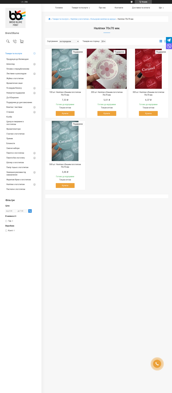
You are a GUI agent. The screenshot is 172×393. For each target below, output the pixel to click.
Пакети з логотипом (15, 153)
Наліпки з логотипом (15, 184)
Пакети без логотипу (15, 158)
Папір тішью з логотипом (17, 167)
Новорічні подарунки (15, 93)
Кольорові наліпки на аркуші (103, 19)
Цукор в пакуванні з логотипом (15, 122)
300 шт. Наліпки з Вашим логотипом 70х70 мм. (148, 93)
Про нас (102, 8)
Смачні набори (12, 148)
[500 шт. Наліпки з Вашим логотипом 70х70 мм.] (65, 141)
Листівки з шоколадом (16, 73)
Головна (59, 8)
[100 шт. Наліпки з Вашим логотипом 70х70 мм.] (65, 69)
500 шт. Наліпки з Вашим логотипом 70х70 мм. (65, 165)
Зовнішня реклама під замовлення (16, 173)
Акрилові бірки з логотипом (18, 180)
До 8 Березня (12, 97)
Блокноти (10, 143)
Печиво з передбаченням (17, 69)
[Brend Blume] (20, 18)
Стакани (10, 112)
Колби (9, 117)
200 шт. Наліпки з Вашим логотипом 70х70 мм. (107, 93)
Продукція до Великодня (17, 59)
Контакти (119, 8)
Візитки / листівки (14, 107)
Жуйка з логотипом (15, 78)
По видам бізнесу (14, 88)
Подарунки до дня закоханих (19, 102)
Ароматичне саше (14, 83)
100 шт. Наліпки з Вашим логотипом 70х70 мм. (65, 93)
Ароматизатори (13, 129)
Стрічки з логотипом (15, 134)
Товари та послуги (13, 53)
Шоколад (10, 64)
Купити (65, 113)
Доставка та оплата (141, 8)
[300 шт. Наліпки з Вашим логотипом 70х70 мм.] (148, 69)
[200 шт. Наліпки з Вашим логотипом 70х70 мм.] (107, 69)
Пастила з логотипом (15, 189)
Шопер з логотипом (15, 162)
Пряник (9, 138)
